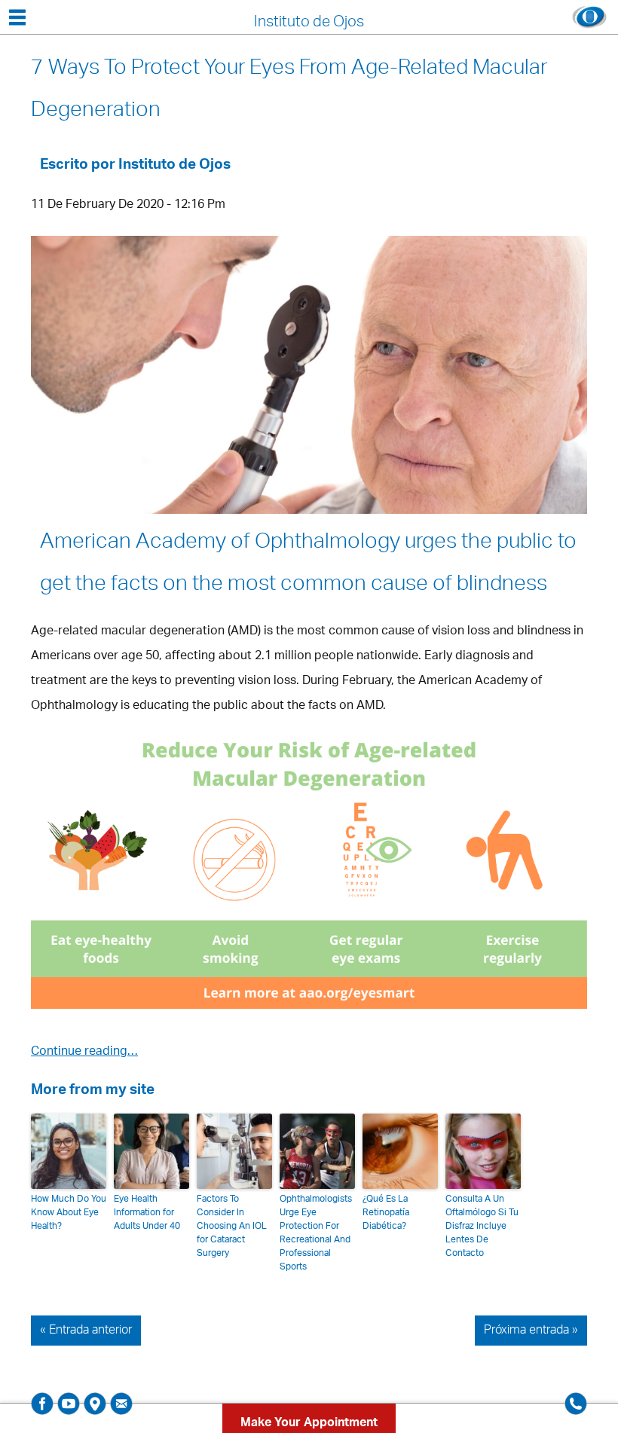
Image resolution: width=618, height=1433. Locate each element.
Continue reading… (84, 1052)
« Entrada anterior (86, 1330)
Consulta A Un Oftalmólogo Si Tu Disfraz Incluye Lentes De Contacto (482, 1226)
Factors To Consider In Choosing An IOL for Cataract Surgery (232, 1226)
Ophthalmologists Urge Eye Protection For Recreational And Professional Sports (316, 1233)
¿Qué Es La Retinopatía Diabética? (386, 1213)
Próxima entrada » (531, 1330)
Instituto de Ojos (174, 166)
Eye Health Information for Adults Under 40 (147, 1213)
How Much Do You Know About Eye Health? (68, 1213)
